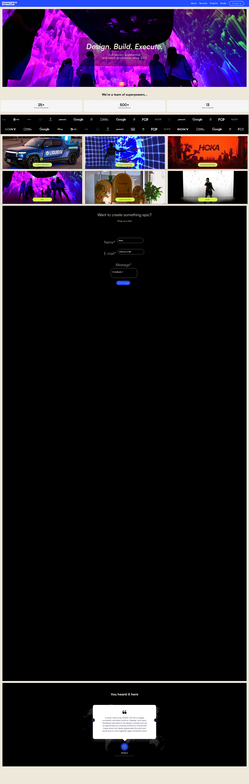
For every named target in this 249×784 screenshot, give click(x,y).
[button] (93, 720)
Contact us (237, 3)
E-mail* (110, 253)
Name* (109, 242)
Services (203, 3)
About (194, 3)
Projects (214, 3)
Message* (123, 264)
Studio (223, 3)
